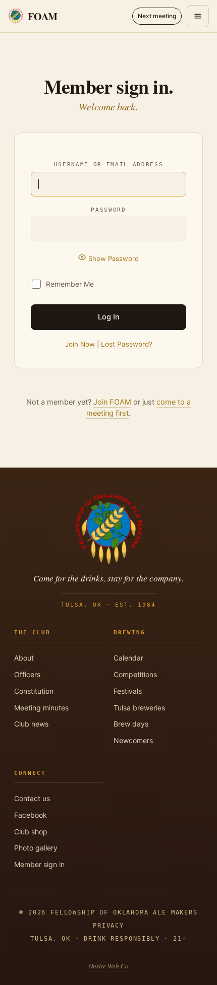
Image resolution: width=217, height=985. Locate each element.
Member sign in (39, 864)
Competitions (135, 674)
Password (108, 210)
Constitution (33, 691)
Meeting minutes (41, 707)
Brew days (131, 723)
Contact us (32, 798)
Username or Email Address (109, 164)
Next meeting (157, 16)
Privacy (108, 925)
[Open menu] (198, 16)
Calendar (128, 657)
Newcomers (133, 740)
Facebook (30, 815)
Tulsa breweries (139, 707)
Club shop (30, 831)
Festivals (128, 691)
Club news (31, 723)
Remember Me (70, 284)
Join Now (80, 344)
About (24, 657)
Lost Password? (126, 344)
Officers (27, 674)
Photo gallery (36, 847)
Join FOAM (112, 402)
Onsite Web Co (108, 965)
